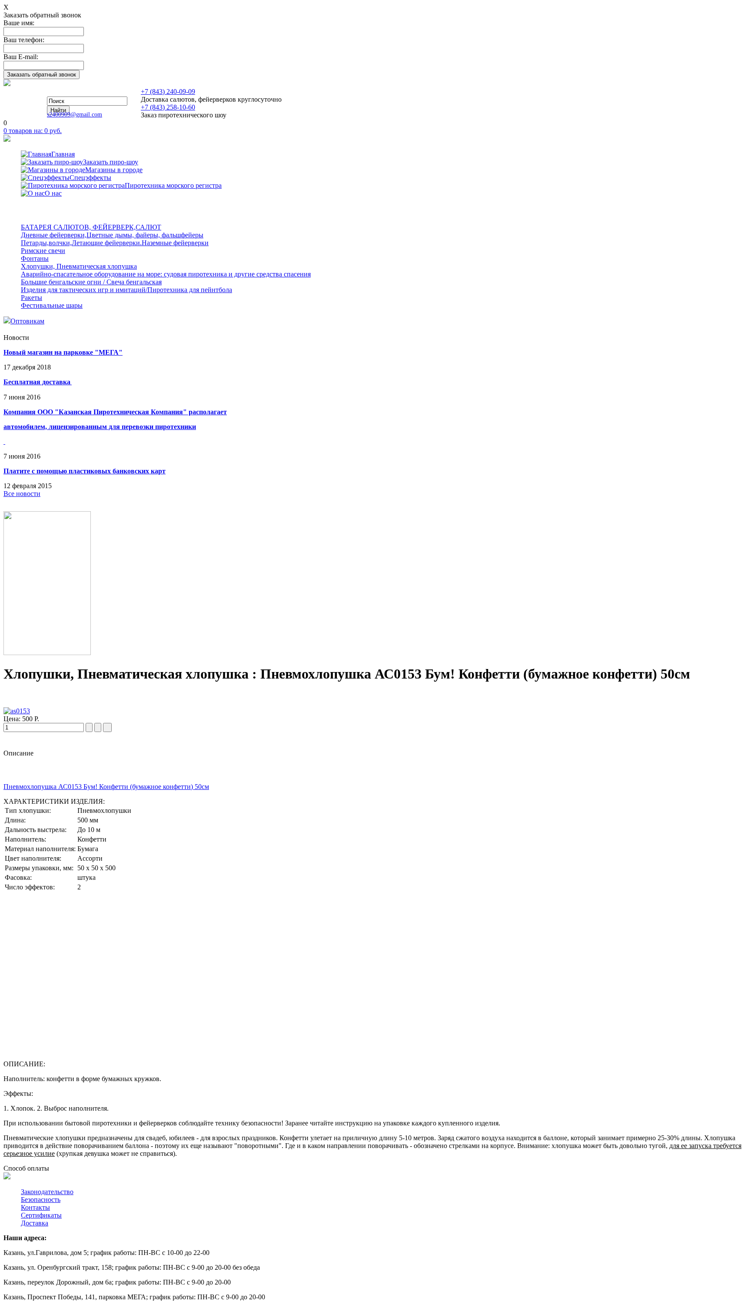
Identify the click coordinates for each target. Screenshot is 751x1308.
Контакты (35, 1207)
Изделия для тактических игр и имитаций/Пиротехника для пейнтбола (126, 289)
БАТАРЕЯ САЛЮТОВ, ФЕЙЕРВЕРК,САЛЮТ (91, 227)
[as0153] (16, 711)
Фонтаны (35, 258)
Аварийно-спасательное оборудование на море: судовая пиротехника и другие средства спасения (166, 274)
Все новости (21, 493)
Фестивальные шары (52, 305)
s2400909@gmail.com (74, 114)
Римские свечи (43, 250)
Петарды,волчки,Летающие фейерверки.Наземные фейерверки (115, 242)
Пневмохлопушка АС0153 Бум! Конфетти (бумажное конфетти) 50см (106, 786)
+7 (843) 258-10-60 (168, 107)
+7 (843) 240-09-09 (168, 91)
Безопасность (40, 1199)
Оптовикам (27, 321)
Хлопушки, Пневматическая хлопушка (79, 266)
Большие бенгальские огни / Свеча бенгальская (91, 282)
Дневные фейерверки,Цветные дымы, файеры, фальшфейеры (112, 235)
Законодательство (47, 1191)
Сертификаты (41, 1215)
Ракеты (31, 297)
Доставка (34, 1223)
